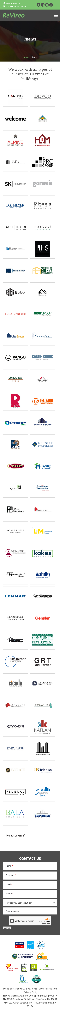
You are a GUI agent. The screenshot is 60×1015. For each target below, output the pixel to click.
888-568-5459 (12, 3)
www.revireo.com (48, 988)
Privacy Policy (31, 992)
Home (26, 57)
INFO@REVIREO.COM (15, 6)
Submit (7, 928)
